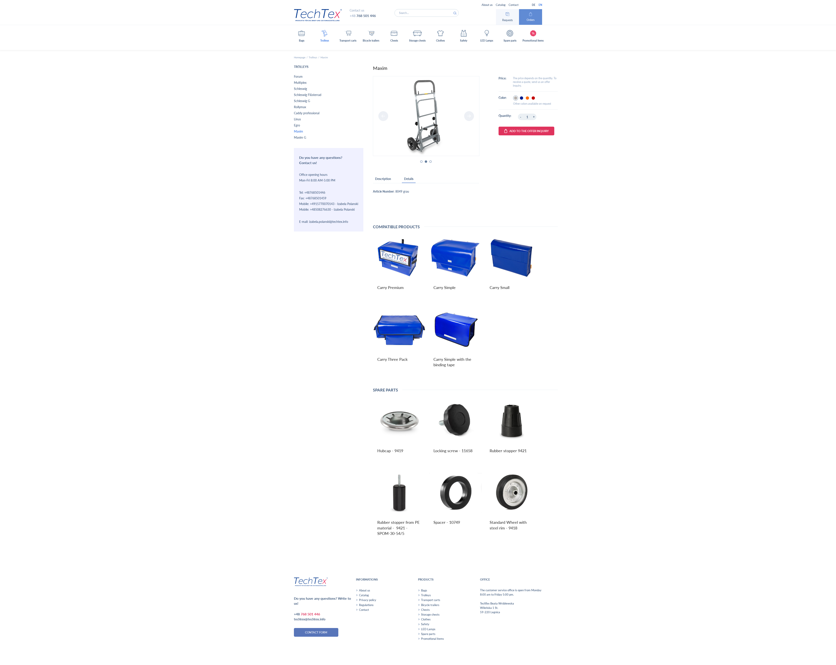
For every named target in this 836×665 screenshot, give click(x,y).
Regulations (366, 605)
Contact (514, 5)
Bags (424, 590)
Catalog (501, 5)
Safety (425, 624)
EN (540, 5)
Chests (425, 610)
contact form (316, 632)
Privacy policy (367, 600)
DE (533, 5)
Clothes (426, 619)
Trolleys (313, 57)
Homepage (299, 57)
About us (487, 5)
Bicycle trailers (430, 605)
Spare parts (428, 634)
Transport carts (430, 600)
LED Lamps (428, 629)
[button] (301, 37)
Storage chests (430, 614)
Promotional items (432, 639)
